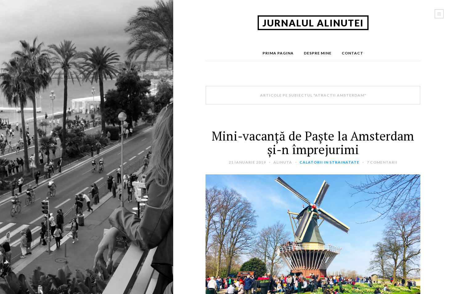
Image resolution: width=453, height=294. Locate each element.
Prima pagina (278, 53)
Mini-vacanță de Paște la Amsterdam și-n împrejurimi (313, 142)
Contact (352, 53)
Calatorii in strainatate (329, 162)
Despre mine (318, 53)
